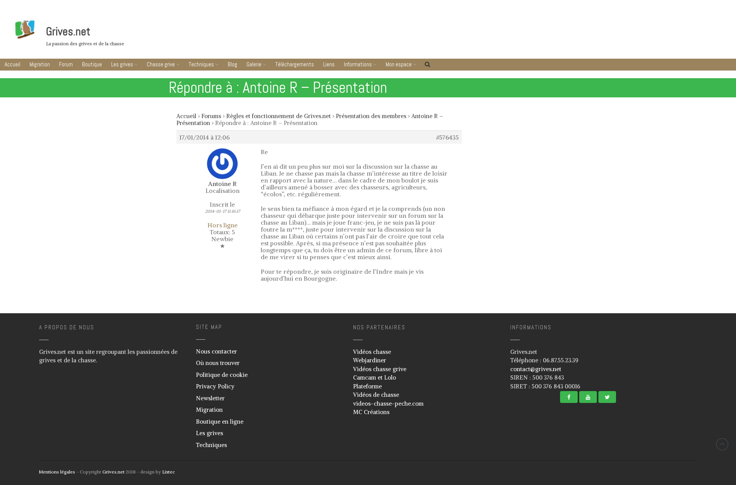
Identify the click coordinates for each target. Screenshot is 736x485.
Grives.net (68, 31)
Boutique (92, 64)
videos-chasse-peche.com (388, 403)
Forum (66, 64)
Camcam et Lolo (374, 377)
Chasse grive (161, 64)
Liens (329, 64)
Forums (211, 116)
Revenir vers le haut (722, 444)
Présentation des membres (371, 116)
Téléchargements (294, 64)
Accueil (12, 64)
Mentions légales (57, 472)
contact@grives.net (535, 369)
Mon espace (399, 64)
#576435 (447, 137)
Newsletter (210, 398)
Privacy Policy (215, 386)
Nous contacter (216, 351)
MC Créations (371, 412)
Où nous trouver (218, 363)
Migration (40, 64)
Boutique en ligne (219, 421)
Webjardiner (369, 360)
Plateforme (367, 386)
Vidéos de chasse (376, 394)
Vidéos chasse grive (379, 369)
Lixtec (168, 472)
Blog (232, 64)
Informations (358, 64)
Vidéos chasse (372, 351)
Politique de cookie (222, 374)
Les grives (122, 64)
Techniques (201, 64)
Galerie (253, 64)
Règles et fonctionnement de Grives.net (278, 116)
